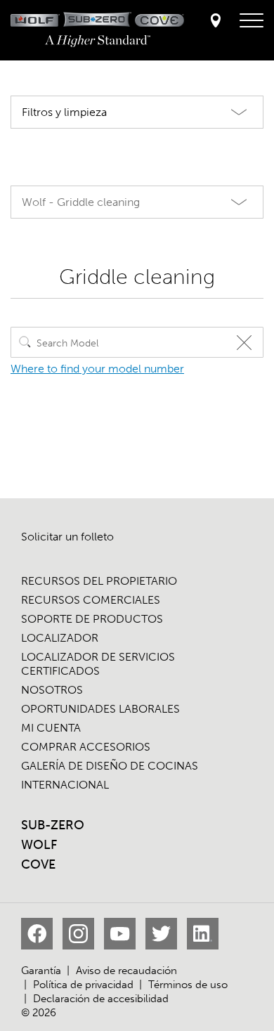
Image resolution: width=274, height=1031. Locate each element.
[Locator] (216, 21)
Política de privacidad (83, 984)
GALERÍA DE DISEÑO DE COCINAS (109, 765)
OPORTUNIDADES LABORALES (100, 708)
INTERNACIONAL (65, 784)
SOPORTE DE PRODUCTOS (92, 618)
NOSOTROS (52, 689)
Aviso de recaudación (126, 970)
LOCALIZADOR (59, 637)
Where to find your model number (97, 368)
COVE (38, 864)
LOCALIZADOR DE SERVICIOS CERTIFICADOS (98, 663)
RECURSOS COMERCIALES (90, 600)
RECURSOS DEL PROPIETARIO (99, 581)
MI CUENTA (51, 727)
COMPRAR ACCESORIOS (85, 746)
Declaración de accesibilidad (101, 998)
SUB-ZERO (52, 825)
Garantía (41, 970)
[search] (25, 342)
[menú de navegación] (251, 21)
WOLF (39, 844)
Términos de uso (188, 984)
